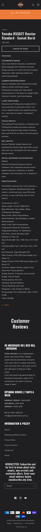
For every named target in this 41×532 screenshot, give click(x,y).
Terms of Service (11, 445)
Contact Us (9, 450)
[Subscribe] (33, 486)
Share (6, 305)
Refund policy (18, 523)
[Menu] (2, 4)
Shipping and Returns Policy (15, 435)
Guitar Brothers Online (19, 520)
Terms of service (21, 527)
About (7, 455)
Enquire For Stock (20, 49)
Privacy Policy (10, 440)
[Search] (33, 4)
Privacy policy (29, 523)
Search (7, 430)
